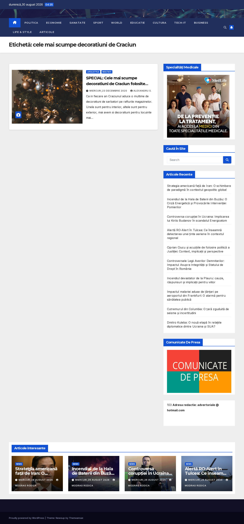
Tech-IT (180, 22)
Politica (31, 22)
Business (201, 22)
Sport (98, 22)
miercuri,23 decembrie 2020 (108, 90)
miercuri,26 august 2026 (36, 479)
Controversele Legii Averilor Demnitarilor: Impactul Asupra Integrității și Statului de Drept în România (195, 265)
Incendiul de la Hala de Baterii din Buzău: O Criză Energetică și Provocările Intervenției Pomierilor (197, 203)
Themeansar (76, 517)
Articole (46, 32)
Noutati (107, 72)
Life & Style (22, 32)
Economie (54, 22)
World (116, 22)
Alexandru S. (142, 90)
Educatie (137, 22)
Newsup (60, 517)
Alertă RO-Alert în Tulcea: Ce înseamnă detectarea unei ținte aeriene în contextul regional (195, 234)
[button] (225, 27)
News (19, 464)
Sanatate (77, 22)
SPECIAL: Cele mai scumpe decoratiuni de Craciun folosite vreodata (115, 84)
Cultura (159, 22)
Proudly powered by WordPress (27, 517)
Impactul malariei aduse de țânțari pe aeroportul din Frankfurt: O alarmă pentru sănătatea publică (196, 295)
